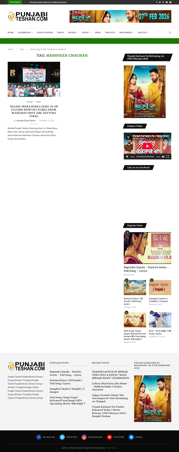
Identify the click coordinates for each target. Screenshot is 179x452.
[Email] (170, 2)
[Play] (127, 156)
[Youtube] (167, 2)
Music (85, 32)
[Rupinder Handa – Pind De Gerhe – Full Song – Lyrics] (147, 248)
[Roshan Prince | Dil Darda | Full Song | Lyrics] (135, 287)
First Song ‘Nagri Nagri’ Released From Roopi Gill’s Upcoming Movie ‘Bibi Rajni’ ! (135, 335)
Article (142, 32)
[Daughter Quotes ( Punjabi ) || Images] (160, 287)
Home (11, 32)
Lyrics (60, 32)
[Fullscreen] (167, 156)
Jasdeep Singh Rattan (26, 120)
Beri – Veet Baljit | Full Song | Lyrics (160, 332)
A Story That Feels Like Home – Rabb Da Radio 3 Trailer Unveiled (109, 386)
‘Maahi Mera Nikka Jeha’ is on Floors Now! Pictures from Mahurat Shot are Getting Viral (34, 111)
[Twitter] (160, 2)
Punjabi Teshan (111, 448)
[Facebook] (156, 2)
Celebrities (24, 32)
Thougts (110, 32)
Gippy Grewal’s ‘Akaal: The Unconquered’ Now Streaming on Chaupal (110, 398)
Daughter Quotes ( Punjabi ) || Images (158, 300)
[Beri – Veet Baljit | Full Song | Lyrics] (160, 319)
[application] (147, 146)
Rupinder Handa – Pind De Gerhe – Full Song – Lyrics (146, 269)
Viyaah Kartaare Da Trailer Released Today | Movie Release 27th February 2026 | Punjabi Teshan (109, 411)
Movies (72, 32)
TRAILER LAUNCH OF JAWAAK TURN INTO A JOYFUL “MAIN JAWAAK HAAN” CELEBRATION (110, 374)
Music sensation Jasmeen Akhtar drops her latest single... (63, 3)
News (98, 32)
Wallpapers (125, 32)
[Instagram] (163, 2)
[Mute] (163, 156)
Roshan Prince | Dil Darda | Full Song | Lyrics (133, 301)
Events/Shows (45, 32)
